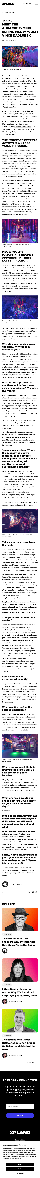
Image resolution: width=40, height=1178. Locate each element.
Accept (20, 1164)
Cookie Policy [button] (9, 1156)
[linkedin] (29, 892)
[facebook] (36, 892)
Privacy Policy (20, 1139)
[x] (32, 892)
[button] (36, 4)
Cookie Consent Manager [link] (10, 1145)
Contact (28, 4)
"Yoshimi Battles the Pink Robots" (14, 557)
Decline (20, 1169)
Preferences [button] (18, 1158)
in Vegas (29, 686)
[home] (8, 4)
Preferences (20, 1173)
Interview (7, 20)
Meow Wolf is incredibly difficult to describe (18, 76)
